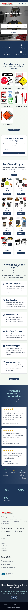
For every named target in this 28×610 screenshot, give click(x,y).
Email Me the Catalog (14, 153)
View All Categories (14, 129)
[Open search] (16, 3)
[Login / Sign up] (19, 3)
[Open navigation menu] (25, 3)
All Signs (3, 538)
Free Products (4, 546)
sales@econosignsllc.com (9, 567)
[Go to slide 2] (12, 39)
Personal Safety (4, 541)
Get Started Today (14, 379)
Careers (2, 553)
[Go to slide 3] (15, 39)
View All (14, 174)
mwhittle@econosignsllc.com (9, 569)
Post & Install (4, 550)
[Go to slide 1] (9, 39)
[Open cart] (23, 3)
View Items (6, 193)
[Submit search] (25, 26)
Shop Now (14, 32)
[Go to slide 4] (18, 39)
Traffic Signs (3, 548)
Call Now (14, 597)
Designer (3, 543)
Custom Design (14, 38)
